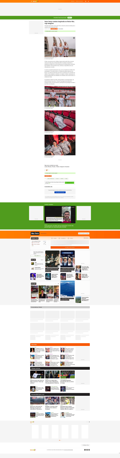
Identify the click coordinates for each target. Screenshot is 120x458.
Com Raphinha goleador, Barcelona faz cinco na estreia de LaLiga (67, 382)
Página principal (35, 1)
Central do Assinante (79, 1)
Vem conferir (36, 255)
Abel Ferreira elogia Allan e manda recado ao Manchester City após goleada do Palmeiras (52, 382)
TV (65, 347)
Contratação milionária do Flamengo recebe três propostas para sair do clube (40, 415)
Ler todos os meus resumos (70, 247)
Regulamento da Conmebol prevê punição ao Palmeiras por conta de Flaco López (70, 415)
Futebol (66, 178)
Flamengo (31, 405)
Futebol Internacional (50, 178)
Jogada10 (57, 178)
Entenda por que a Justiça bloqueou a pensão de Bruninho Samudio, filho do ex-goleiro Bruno (67, 408)
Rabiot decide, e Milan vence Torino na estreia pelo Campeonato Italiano (40, 389)
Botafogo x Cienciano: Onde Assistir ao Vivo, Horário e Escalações (51, 408)
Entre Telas (66, 354)
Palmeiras (67, 412)
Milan (36, 386)
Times (69, 17)
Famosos (51, 347)
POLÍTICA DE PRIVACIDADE (68, 449)
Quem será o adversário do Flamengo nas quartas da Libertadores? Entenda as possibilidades (36, 408)
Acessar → (42, 259)
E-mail (85, 1)
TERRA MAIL (72, 1)
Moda (35, 347)
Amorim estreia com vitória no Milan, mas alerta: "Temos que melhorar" (37, 382)
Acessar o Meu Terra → (44, 233)
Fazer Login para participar (60, 192)
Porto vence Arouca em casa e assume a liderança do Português (70, 388)
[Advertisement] (82, 388)
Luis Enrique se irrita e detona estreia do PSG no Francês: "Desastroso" (55, 388)
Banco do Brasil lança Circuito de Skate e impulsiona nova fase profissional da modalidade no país (54, 415)
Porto (67, 386)
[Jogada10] (47, 170)
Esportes (62, 178)
